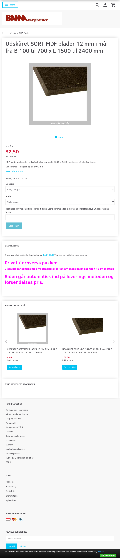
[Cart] (113, 5)
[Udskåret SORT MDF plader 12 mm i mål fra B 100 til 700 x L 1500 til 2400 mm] (60, 93)
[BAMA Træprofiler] (32, 17)
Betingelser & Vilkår (15, 427)
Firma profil (11, 423)
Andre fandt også (15, 305)
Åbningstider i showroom (17, 409)
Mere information (14, 171)
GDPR (8, 462)
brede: (8, 196)
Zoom (60, 137)
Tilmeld (11, 546)
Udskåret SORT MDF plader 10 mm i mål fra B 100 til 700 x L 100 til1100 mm (32, 351)
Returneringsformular (15, 436)
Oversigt (9, 444)
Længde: (9, 183)
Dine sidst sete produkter (20, 384)
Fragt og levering (13, 418)
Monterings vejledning (15, 449)
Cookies (9, 431)
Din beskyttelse (13, 453)
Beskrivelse (12, 245)
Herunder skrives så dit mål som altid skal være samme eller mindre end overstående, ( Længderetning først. (57, 210)
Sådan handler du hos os (17, 414)
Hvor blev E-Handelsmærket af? (20, 457)
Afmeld (23, 546)
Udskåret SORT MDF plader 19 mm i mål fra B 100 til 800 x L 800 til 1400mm (87, 351)
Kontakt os (10, 440)
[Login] (105, 5)
